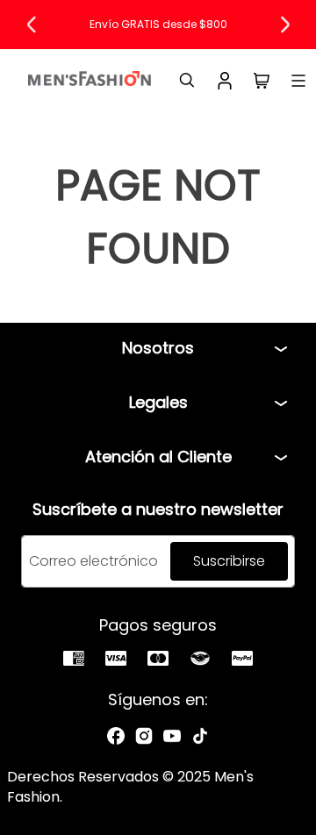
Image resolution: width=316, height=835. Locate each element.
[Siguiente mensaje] (284, 24)
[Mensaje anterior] (31, 24)
